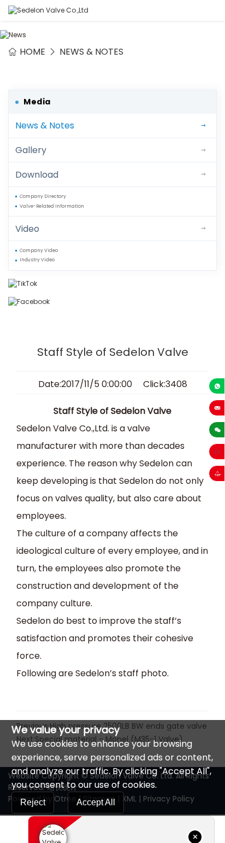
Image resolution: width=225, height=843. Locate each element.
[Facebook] (112, 302)
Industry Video (37, 259)
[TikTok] (112, 284)
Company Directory (43, 196)
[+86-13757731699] (217, 386)
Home (32, 51)
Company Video (39, 250)
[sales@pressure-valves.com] (217, 408)
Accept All (95, 802)
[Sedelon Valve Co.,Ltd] (48, 10)
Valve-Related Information (52, 206)
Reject (32, 802)
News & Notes (91, 51)
